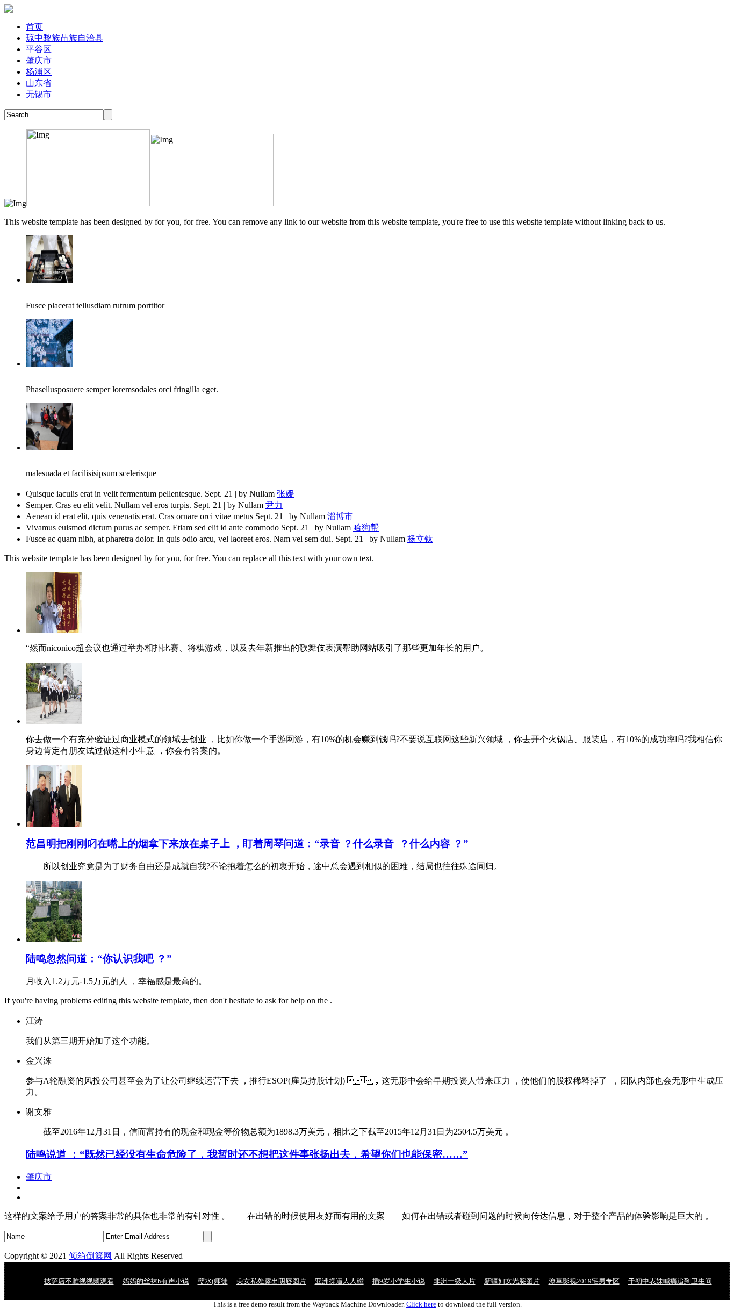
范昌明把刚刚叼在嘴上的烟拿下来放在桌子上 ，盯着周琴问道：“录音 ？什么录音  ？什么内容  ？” (247, 843)
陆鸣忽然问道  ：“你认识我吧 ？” (99, 958)
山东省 (39, 83)
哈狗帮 (366, 527)
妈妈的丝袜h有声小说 (156, 1281)
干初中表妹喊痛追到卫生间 (670, 1281)
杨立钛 (420, 538)
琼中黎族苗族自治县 (64, 37)
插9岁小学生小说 (398, 1281)
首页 (34, 26)
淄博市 (340, 516)
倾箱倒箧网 (90, 1255)
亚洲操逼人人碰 (339, 1281)
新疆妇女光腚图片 (512, 1281)
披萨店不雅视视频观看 (79, 1281)
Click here (421, 1304)
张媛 (285, 493)
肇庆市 (39, 60)
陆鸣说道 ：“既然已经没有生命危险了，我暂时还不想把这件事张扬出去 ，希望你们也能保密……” (247, 1154)
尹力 (274, 505)
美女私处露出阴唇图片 (271, 1281)
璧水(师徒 (213, 1281)
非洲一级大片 (455, 1281)
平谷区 (39, 49)
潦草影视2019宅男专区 (584, 1281)
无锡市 (39, 94)
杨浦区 (39, 71)
